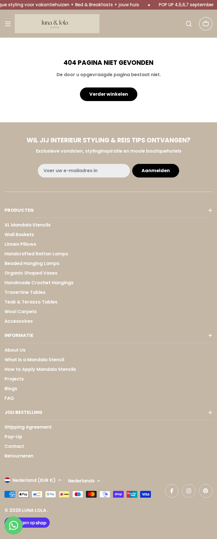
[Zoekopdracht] (188, 23)
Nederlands (81, 481)
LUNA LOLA (34, 510)
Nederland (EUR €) (34, 480)
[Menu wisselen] (8, 23)
